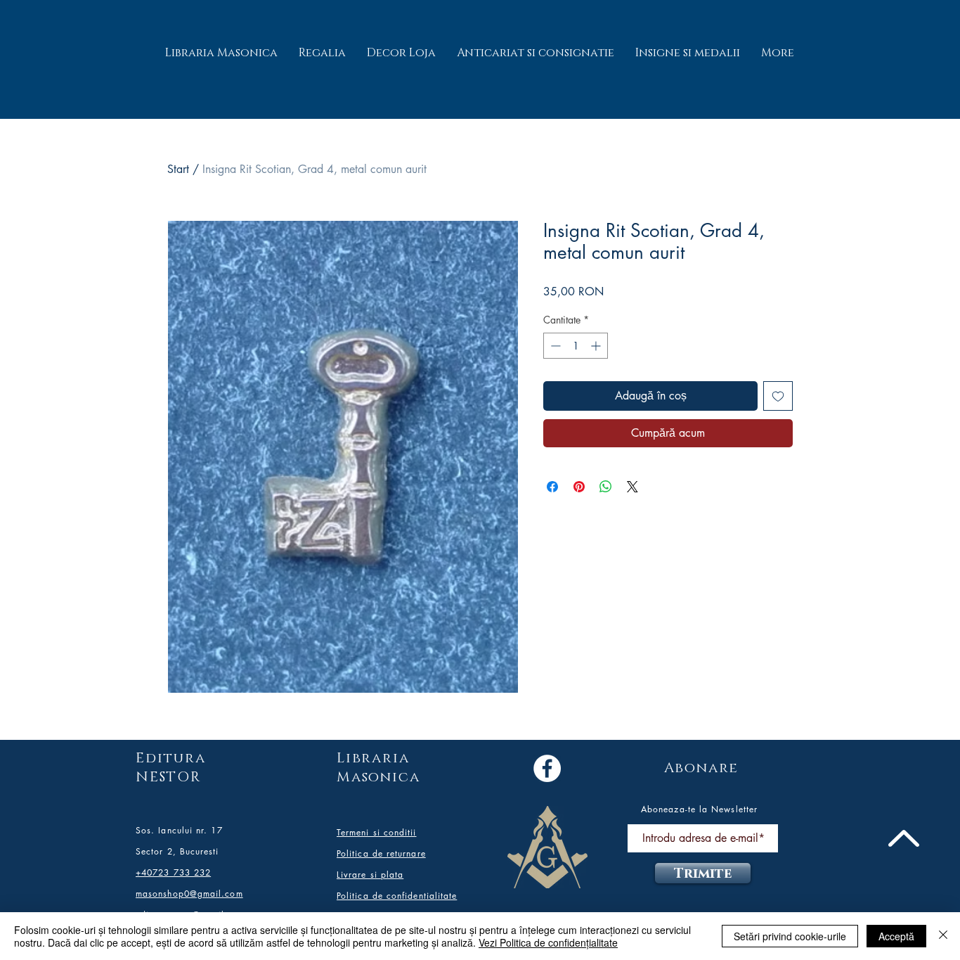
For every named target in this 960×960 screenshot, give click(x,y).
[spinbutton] (575, 345)
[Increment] (597, 345)
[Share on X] (632, 486)
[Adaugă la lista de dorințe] (778, 396)
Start (178, 169)
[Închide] (943, 936)
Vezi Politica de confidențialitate (548, 942)
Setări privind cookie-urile (790, 936)
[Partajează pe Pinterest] (579, 486)
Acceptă (896, 936)
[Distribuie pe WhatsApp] (605, 486)
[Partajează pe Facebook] (552, 486)
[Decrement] (554, 345)
